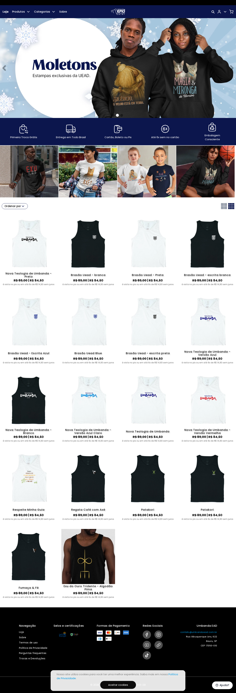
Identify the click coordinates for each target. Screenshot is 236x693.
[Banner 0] (113, 115)
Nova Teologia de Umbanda (147, 431)
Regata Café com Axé (88, 510)
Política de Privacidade (33, 648)
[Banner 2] (121, 115)
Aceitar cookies (118, 685)
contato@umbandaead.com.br (198, 632)
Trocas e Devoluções (32, 658)
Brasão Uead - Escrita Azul (28, 353)
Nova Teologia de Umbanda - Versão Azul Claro (88, 431)
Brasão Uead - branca (88, 275)
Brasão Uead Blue (88, 353)
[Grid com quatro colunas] (231, 206)
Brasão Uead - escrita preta (148, 353)
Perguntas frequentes (32, 653)
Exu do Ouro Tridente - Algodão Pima (88, 588)
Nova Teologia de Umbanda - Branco (29, 431)
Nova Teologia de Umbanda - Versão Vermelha (207, 431)
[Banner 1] (117, 115)
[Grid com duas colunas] (224, 206)
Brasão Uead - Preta (148, 275)
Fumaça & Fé (29, 588)
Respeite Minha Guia (29, 510)
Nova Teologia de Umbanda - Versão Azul (207, 353)
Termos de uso (28, 642)
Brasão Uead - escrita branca (207, 275)
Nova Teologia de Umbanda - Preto (29, 275)
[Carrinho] (231, 12)
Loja (5, 11)
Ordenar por (12, 206)
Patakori (147, 510)
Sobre (63, 11)
